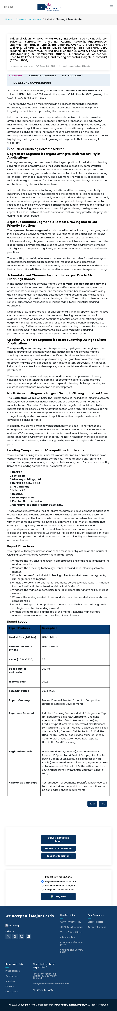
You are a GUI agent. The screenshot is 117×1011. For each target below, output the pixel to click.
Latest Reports (95, 922)
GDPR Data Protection (71, 927)
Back (92, 803)
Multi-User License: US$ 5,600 (60, 885)
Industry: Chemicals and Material (76, 66)
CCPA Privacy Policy (70, 922)
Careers (9, 986)
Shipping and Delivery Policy (71, 951)
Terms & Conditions (71, 932)
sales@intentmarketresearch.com (51, 984)
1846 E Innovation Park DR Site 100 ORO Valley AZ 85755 (45, 976)
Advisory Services (97, 927)
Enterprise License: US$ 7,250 (59, 889)
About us (10, 981)
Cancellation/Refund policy (71, 943)
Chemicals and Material (28, 19)
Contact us (11, 976)
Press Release (12, 971)
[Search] (41, 7)
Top (103, 803)
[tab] (15, 75)
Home (8, 19)
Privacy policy (67, 937)
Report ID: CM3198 (47, 66)
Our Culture (11, 991)
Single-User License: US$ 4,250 (60, 881)
